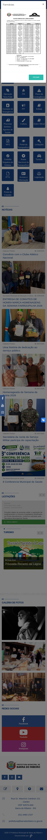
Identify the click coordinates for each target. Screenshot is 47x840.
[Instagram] (2, 412)
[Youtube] (2, 405)
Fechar (36, 77)
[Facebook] (2, 398)
